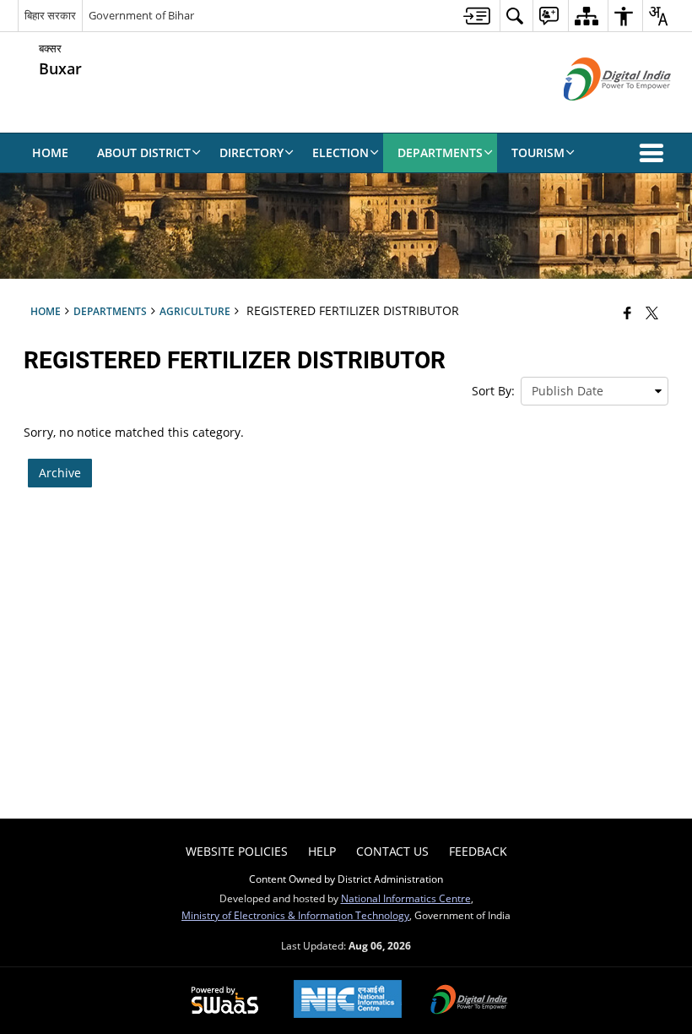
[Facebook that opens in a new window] (627, 312)
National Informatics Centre (406, 898)
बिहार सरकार (50, 15)
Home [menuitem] (50, 152)
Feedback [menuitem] (478, 851)
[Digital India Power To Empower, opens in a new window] (469, 1001)
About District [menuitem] (144, 152)
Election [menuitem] (340, 152)
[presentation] (594, 391)
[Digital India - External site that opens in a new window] (596, 114)
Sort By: (493, 391)
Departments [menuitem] (440, 152)
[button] (655, 152)
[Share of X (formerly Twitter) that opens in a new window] (651, 312)
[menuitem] (476, 15)
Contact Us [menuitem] (392, 851)
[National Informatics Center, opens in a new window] (347, 1000)
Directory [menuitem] (251, 152)
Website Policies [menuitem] (237, 851)
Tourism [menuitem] (538, 152)
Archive (60, 473)
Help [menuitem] (322, 851)
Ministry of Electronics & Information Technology (295, 915)
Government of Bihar (141, 15)
